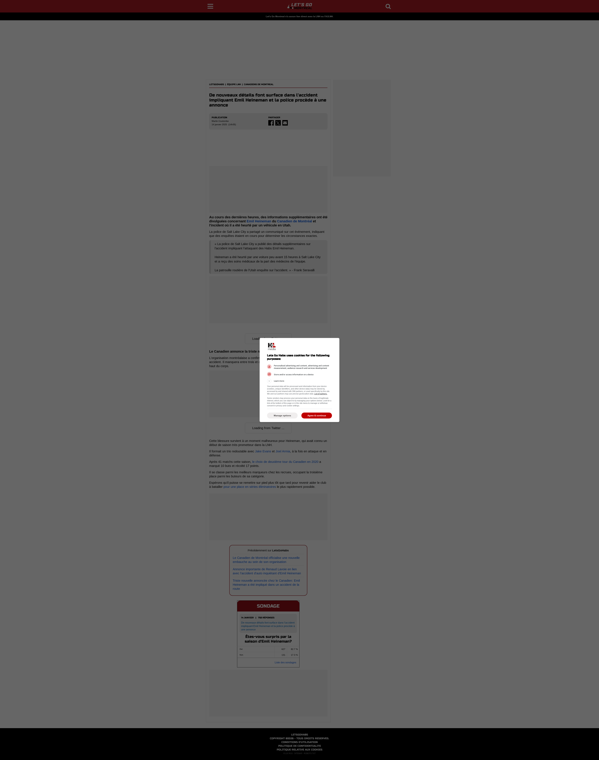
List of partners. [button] (320, 394)
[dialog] (299, 380)
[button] (299, 381)
